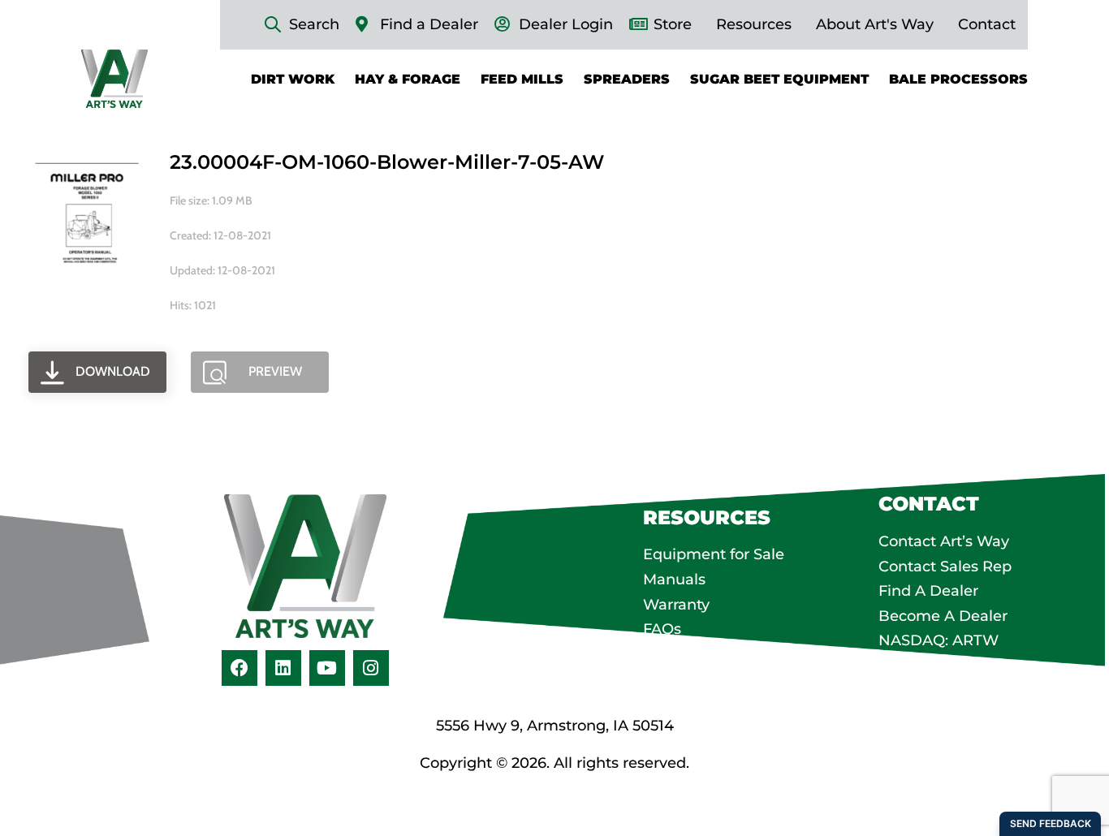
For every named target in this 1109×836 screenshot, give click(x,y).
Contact (987, 24)
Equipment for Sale (713, 554)
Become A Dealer (943, 616)
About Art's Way (875, 24)
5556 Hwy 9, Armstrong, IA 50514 (555, 726)
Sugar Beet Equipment (779, 78)
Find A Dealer (928, 591)
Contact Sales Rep (945, 566)
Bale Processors (958, 78)
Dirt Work (292, 78)
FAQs (662, 629)
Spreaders (627, 78)
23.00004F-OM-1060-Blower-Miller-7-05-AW (387, 162)
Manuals (674, 579)
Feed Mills (522, 78)
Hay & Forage (407, 78)
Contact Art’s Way (943, 541)
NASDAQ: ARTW (938, 640)
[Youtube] (327, 668)
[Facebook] (239, 668)
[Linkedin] (283, 668)
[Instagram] (371, 668)
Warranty (676, 605)
